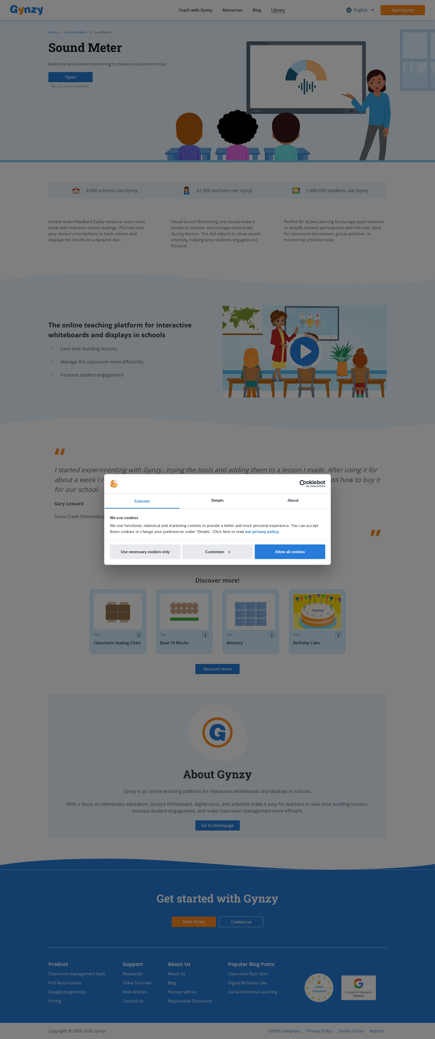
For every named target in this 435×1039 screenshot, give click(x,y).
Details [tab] (217, 500)
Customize (214, 551)
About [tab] (293, 500)
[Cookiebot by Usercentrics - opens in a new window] (303, 484)
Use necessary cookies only (145, 551)
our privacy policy (262, 531)
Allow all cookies (290, 551)
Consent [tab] (142, 501)
